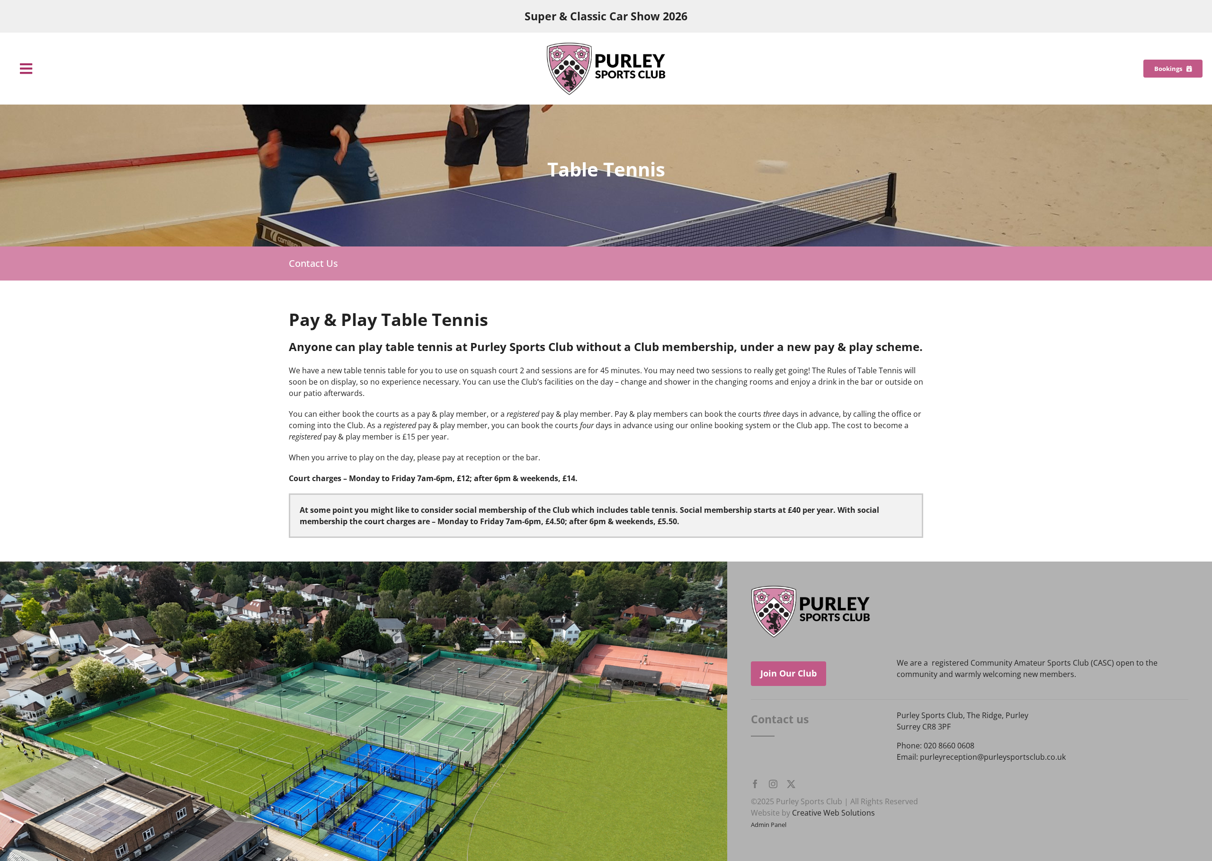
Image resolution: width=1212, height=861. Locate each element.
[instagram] (773, 784)
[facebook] (755, 784)
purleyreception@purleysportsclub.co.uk (993, 757)
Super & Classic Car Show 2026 (606, 16)
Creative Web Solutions (833, 813)
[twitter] (791, 784)
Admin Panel (768, 824)
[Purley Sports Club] (606, 46)
